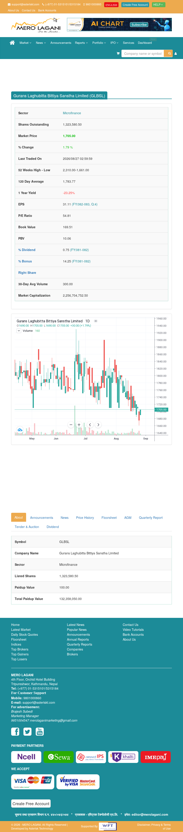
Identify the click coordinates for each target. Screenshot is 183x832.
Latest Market (21, 629)
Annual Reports (78, 639)
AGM (127, 517)
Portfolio (98, 42)
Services (128, 42)
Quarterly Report (151, 517)
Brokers (72, 654)
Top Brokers (19, 649)
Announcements (60, 42)
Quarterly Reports (79, 644)
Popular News (77, 629)
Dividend (53, 526)
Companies (75, 649)
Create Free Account (135, 4)
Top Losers (19, 659)
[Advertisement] (95, 73)
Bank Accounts (47, 10)
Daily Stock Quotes (24, 634)
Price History (85, 517)
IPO (113, 42)
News (40, 42)
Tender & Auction (27, 526)
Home (15, 624)
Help (157, 4)
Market (24, 42)
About (19, 517)
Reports (80, 42)
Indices (16, 644)
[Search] (168, 53)
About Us (13, 10)
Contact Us (28, 10)
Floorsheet (109, 517)
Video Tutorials (133, 629)
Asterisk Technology (41, 828)
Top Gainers (20, 654)
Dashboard (146, 41)
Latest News (75, 624)
